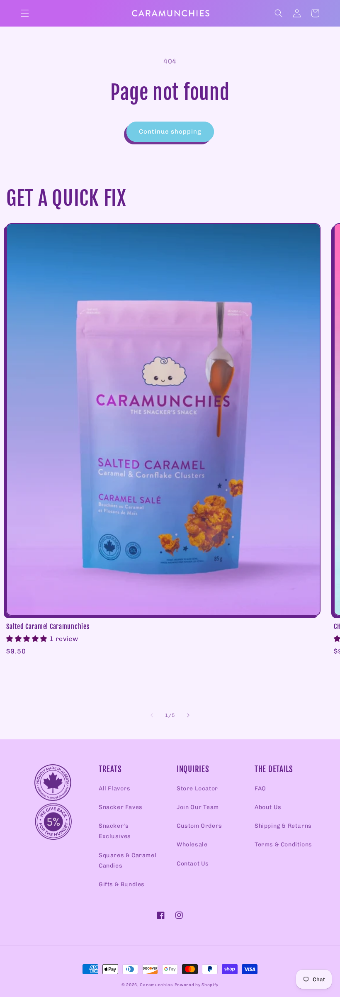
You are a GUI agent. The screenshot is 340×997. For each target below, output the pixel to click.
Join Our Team (198, 807)
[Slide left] (152, 715)
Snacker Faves (121, 807)
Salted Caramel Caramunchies (47, 627)
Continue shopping (170, 131)
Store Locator (197, 788)
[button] (25, 13)
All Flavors (115, 788)
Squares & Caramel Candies (127, 860)
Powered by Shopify (197, 984)
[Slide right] (188, 715)
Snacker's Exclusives (115, 831)
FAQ (260, 788)
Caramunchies (156, 984)
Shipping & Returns (283, 825)
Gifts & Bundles (122, 884)
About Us (268, 807)
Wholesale (192, 844)
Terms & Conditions (283, 844)
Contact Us (193, 863)
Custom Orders (199, 825)
